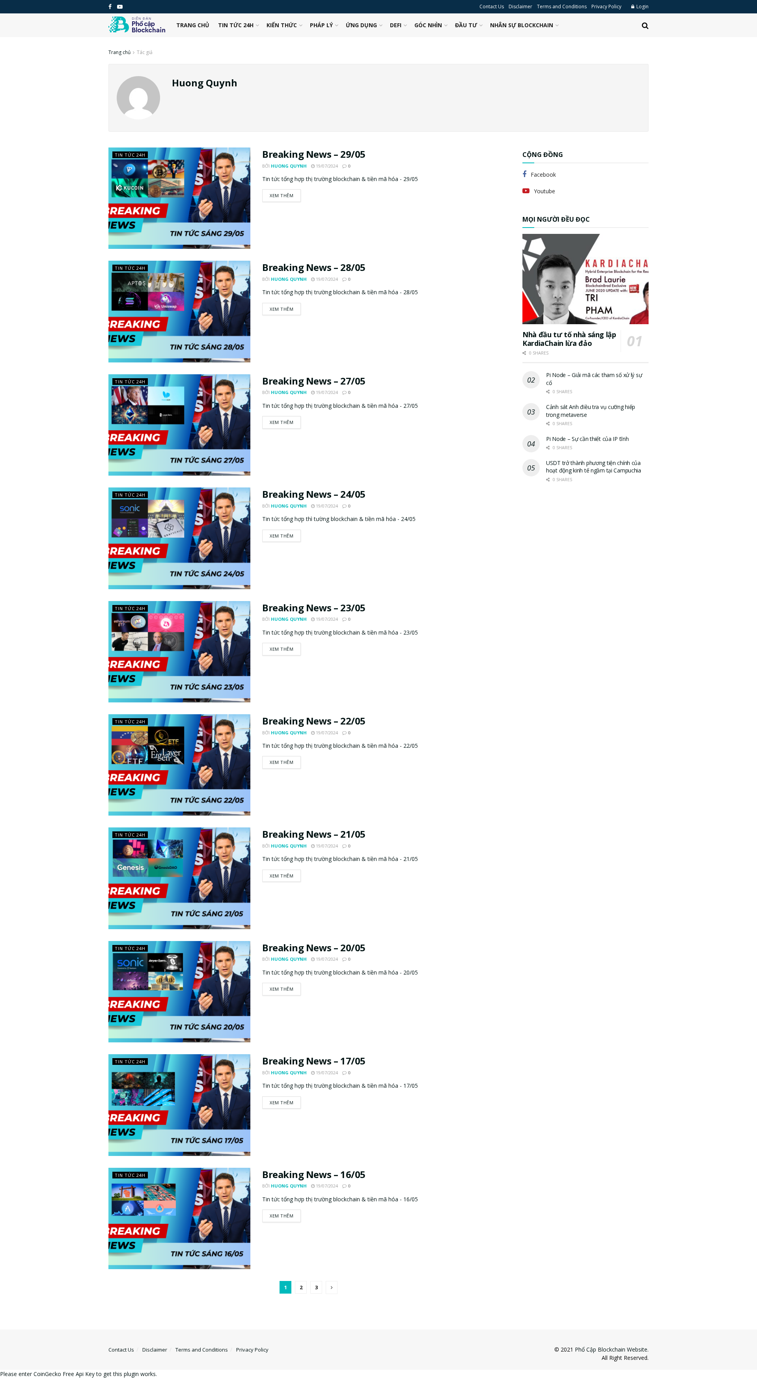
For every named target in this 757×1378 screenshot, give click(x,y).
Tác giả (145, 52)
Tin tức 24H (236, 25)
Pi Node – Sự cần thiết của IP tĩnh (587, 439)
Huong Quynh (289, 166)
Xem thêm (281, 195)
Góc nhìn (428, 25)
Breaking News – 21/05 (313, 833)
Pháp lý (321, 25)
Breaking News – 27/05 (313, 380)
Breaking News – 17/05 (313, 1060)
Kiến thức (282, 25)
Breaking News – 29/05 (313, 154)
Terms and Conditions (562, 6)
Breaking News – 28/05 (313, 267)
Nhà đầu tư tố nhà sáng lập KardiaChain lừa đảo (569, 339)
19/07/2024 (326, 166)
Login (642, 6)
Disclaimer (520, 6)
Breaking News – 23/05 (313, 607)
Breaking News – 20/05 (313, 947)
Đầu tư (466, 25)
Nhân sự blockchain (521, 25)
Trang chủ (192, 25)
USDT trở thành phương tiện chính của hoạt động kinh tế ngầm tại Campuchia (593, 466)
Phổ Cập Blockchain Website (611, 1349)
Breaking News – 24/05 (313, 493)
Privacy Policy (606, 6)
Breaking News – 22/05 (313, 720)
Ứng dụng (361, 25)
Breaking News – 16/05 (313, 1174)
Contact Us (491, 6)
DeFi (395, 25)
